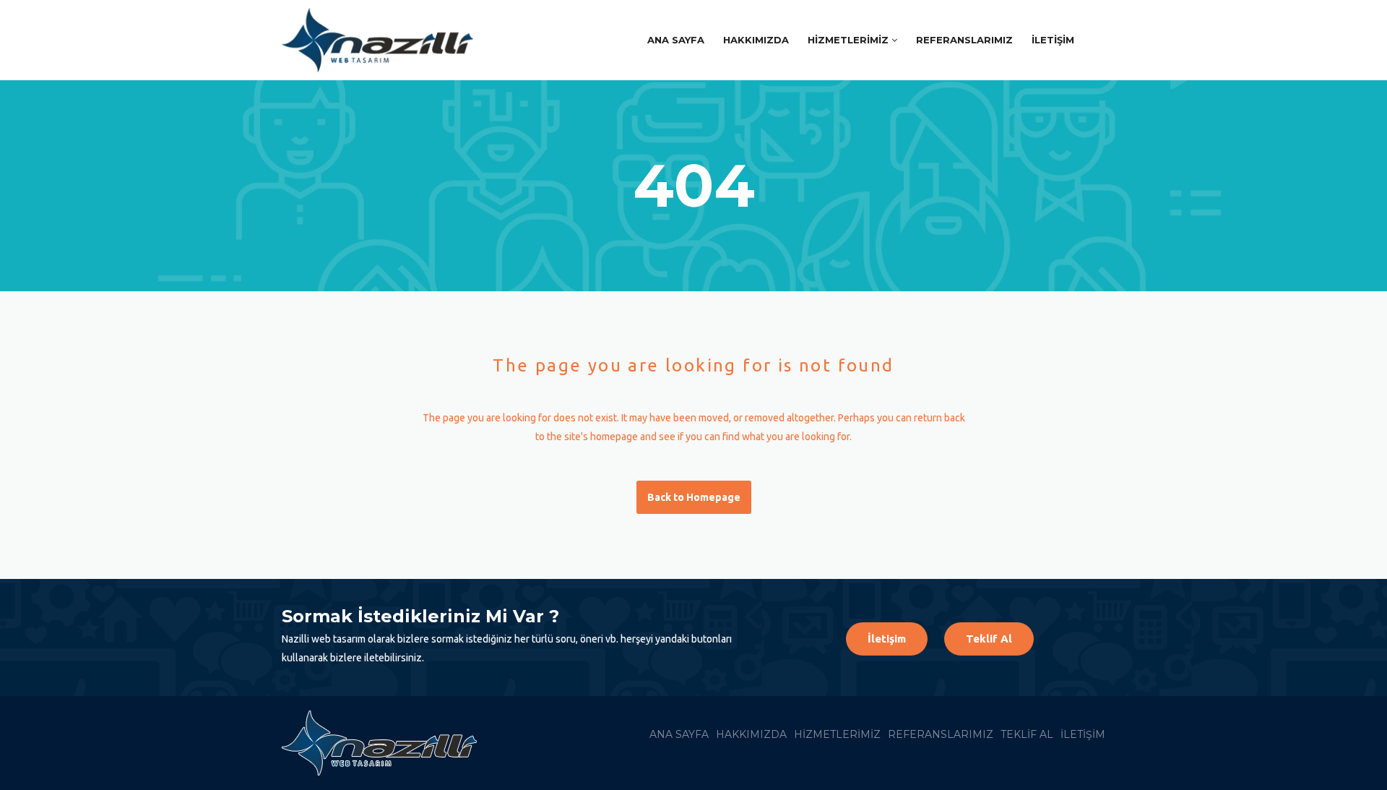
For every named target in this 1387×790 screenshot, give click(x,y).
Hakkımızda (756, 40)
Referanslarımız (964, 40)
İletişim (1053, 40)
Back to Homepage (693, 497)
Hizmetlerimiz (848, 40)
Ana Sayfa (675, 40)
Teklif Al (989, 638)
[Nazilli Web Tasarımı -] (385, 40)
